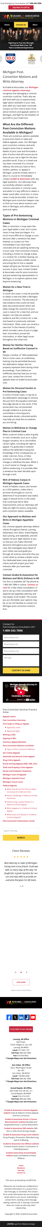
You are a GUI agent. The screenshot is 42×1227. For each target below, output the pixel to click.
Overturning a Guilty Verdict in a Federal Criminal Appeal (20, 803)
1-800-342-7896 (13, 630)
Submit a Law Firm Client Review (21, 990)
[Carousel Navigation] (21, 972)
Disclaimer (21, 1168)
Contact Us (21, 24)
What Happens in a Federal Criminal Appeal (22, 809)
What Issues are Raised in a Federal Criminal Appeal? (21, 816)
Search (21, 837)
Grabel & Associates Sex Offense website (21, 1143)
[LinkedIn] (21, 1017)
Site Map (21, 1170)
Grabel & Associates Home (21, 17)
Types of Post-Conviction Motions (21, 749)
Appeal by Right (13, 731)
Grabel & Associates (20, 178)
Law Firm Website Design (21, 1224)
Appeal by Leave (13, 727)
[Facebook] (9, 1017)
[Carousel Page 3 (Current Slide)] (26, 972)
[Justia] (27, 1017)
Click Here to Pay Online (21, 1029)
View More (21, 982)
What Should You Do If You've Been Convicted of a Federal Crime (21, 790)
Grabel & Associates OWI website (18, 1128)
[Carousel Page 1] (15, 972)
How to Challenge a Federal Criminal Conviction (22, 796)
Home (7, 24)
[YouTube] (33, 1017)
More (35, 24)
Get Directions (29, 1058)
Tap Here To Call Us (21, 7)
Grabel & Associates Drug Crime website (21, 1134)
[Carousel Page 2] (21, 972)
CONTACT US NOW (21, 670)
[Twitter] (15, 1017)
